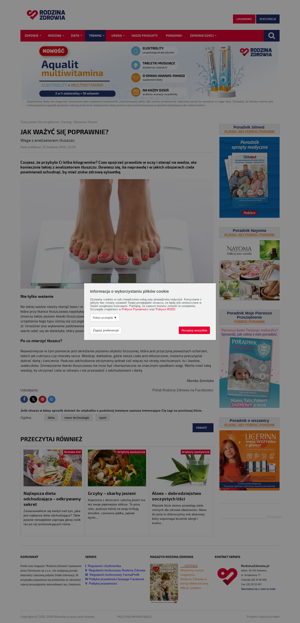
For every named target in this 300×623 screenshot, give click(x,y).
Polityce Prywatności (135, 309)
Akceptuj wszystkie (194, 330)
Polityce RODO (165, 309)
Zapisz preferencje (106, 330)
